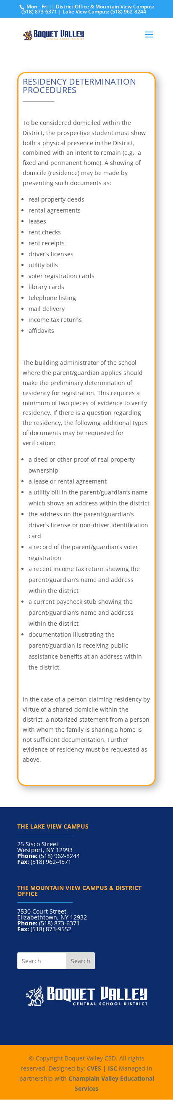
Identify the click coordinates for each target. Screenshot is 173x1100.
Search (80, 961)
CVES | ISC (102, 1068)
